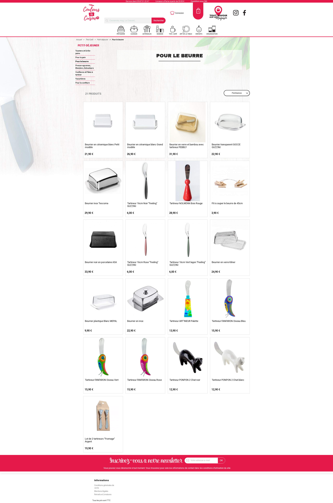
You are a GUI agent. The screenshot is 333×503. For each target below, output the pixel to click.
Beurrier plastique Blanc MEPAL (101, 321)
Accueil (79, 40)
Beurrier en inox (135, 321)
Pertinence (237, 93)
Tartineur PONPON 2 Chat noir (184, 380)
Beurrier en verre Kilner (223, 262)
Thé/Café (90, 40)
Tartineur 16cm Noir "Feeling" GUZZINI (142, 204)
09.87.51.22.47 (143, 1)
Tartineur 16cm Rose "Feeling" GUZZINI (142, 263)
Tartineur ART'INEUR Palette (183, 321)
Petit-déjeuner (102, 40)
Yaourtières (80, 79)
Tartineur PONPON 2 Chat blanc (228, 380)
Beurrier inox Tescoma (96, 203)
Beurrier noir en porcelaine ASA (101, 262)
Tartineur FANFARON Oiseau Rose (144, 380)
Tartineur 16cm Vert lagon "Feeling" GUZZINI (187, 263)
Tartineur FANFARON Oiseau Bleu (229, 321)
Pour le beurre (118, 40)
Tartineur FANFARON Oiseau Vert (102, 380)
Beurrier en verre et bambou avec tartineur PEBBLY (186, 146)
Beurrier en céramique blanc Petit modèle (102, 146)
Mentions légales (101, 491)
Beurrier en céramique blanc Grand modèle (145, 146)
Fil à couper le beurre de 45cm (227, 203)
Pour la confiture (82, 83)
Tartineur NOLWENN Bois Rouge (186, 203)
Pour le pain (80, 57)
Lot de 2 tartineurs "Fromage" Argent (100, 440)
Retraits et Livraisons (102, 494)
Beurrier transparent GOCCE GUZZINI (226, 146)
